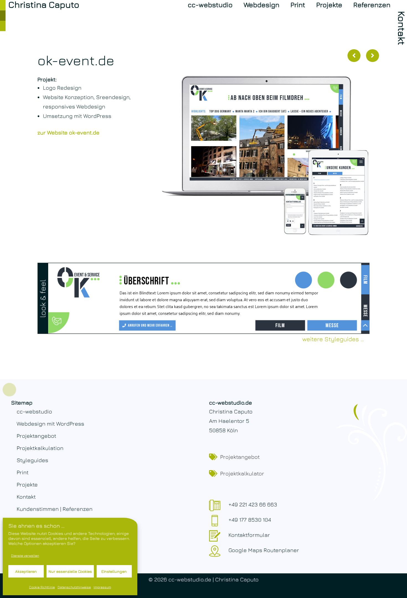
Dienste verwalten (25, 555)
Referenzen (371, 5)
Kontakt (26, 496)
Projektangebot (36, 436)
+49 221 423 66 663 (252, 504)
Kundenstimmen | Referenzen (54, 509)
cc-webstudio (210, 5)
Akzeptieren (26, 571)
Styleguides (32, 460)
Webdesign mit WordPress (50, 423)
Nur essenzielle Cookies (70, 571)
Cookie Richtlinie (42, 587)
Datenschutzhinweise (74, 587)
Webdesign (261, 5)
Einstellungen (114, 571)
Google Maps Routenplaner (263, 550)
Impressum (102, 587)
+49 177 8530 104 (249, 519)
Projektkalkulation (40, 448)
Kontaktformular (249, 535)
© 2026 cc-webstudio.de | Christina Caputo (203, 579)
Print (297, 5)
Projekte (329, 5)
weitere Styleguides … (333, 339)
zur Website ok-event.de (68, 132)
